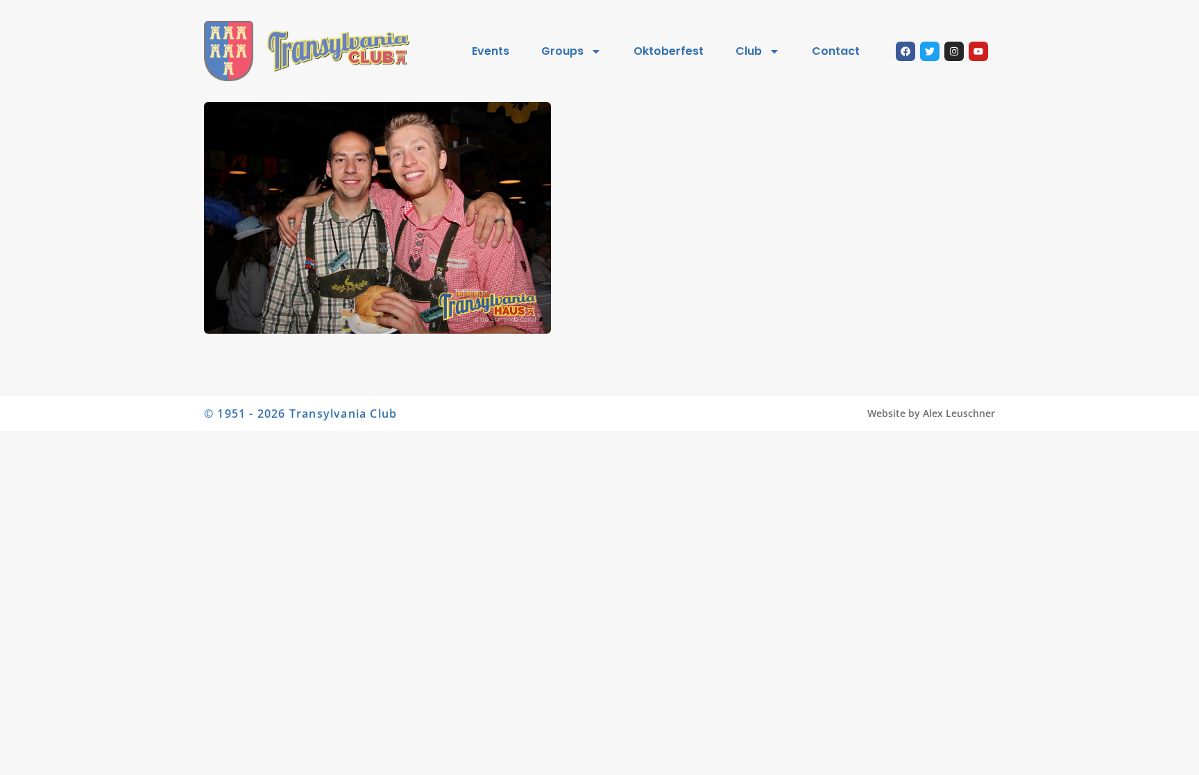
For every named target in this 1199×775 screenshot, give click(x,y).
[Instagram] (954, 51)
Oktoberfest (668, 51)
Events (490, 51)
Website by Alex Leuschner (931, 413)
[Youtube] (978, 51)
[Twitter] (929, 51)
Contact (836, 51)
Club (748, 51)
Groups (562, 51)
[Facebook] (905, 51)
